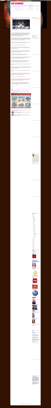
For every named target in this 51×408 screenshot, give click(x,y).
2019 (33, 240)
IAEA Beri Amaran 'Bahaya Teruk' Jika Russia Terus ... (37, 234)
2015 (33, 243)
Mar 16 (34, 229)
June (33, 222)
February (34, 237)
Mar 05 (34, 232)
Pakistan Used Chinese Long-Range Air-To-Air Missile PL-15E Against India (20, 114)
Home (21, 86)
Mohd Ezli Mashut (36, 154)
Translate (36, 252)
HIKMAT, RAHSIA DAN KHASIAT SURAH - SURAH (17, 109)
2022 (33, 217)
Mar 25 (34, 227)
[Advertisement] (25, 12)
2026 (33, 214)
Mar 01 (34, 236)
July (33, 221)
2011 (33, 246)
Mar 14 (34, 230)
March (33, 224)
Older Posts (29, 86)
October (34, 219)
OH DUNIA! (17, 4)
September (34, 220)
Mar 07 (34, 231)
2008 (33, 248)
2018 (33, 241)
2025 (33, 215)
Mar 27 (34, 226)
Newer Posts (12, 86)
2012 (33, 245)
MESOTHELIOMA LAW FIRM (35, 37)
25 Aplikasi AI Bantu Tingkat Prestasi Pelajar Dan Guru (18, 111)
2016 (33, 242)
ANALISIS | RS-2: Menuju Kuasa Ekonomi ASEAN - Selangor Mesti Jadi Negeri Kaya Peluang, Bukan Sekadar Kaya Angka (20, 90)
